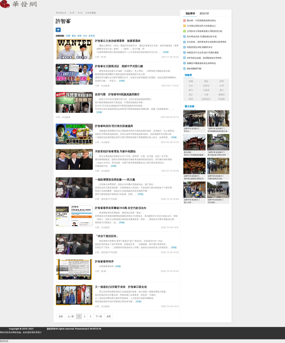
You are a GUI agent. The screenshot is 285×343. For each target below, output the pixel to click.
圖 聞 (103, 271)
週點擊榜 (190, 13)
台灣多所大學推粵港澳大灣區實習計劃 (204, 31)
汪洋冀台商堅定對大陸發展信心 (201, 25)
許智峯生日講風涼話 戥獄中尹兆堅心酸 (119, 66)
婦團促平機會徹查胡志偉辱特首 (201, 63)
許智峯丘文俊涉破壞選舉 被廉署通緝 (117, 40)
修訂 (191, 94)
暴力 (191, 90)
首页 (61, 316)
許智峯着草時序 (104, 261)
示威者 (206, 90)
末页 (109, 316)
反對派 (92, 35)
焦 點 (80, 12)
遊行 (222, 90)
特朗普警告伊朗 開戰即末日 (199, 47)
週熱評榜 (204, 13)
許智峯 (88, 12)
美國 (68, 35)
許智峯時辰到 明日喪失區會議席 (114, 125)
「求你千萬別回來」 (107, 236)
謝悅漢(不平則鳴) (109, 199)
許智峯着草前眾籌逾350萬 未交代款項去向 (120, 207)
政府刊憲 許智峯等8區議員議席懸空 (117, 94)
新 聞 (72, 12)
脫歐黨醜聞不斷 (194, 68)
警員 (191, 99)
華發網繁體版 (40, 328)
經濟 (79, 35)
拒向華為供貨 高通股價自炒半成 (202, 36)
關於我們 (4, 328)
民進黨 (221, 99)
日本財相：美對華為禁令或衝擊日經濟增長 (206, 42)
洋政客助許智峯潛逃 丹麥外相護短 (115, 151)
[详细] (166, 52)
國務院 (221, 94)
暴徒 (74, 35)
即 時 (103, 57)
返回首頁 (4, 341)
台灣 (222, 85)
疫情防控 (206, 99)
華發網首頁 (61, 12)
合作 (85, 35)
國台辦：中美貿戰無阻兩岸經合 (201, 20)
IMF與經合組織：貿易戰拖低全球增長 (204, 58)
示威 (206, 94)
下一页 (99, 316)
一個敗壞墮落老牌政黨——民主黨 (115, 179)
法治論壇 (105, 85)
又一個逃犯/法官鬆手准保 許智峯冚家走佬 (121, 286)
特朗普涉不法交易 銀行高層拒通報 (203, 52)
